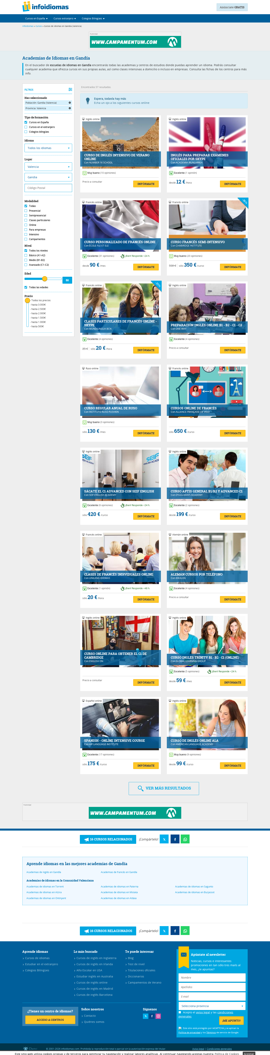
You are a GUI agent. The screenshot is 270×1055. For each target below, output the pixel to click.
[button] (36, 18)
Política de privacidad (189, 1032)
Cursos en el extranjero (42, 126)
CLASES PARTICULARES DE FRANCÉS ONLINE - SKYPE (120, 323)
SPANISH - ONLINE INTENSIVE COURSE (114, 741)
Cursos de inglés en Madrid (94, 988)
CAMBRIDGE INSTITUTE (189, 245)
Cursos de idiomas (37, 958)
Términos (211, 1032)
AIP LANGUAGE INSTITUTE (103, 744)
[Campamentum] (136, 47)
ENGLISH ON (96, 661)
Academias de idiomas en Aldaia (119, 898)
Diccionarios (135, 976)
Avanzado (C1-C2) (39, 264)
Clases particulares (39, 220)
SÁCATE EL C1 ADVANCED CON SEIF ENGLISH (119, 491)
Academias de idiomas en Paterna (119, 886)
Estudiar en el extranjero (41, 964)
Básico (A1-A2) (37, 255)
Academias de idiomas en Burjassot (194, 892)
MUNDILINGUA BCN (100, 328)
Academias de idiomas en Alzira (44, 892)
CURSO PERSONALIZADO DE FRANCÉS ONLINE (120, 242)
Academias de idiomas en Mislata (119, 892)
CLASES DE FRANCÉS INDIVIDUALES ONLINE (118, 574)
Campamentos (37, 239)
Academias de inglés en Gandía (43, 872)
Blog (130, 958)
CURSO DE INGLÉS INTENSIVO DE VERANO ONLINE (116, 157)
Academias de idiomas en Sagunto (194, 886)
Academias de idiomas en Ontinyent (46, 898)
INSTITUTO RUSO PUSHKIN (104, 411)
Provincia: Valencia (35, 108)
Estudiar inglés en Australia (94, 976)
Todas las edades (38, 287)
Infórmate (146, 184)
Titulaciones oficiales (141, 970)
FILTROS (29, 89)
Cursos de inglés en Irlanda (94, 964)
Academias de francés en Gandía (119, 872)
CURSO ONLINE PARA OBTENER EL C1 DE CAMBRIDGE (115, 655)
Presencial (35, 210)
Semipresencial (37, 215)
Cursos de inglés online (92, 982)
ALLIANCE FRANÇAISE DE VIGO (193, 411)
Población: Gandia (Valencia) (41, 102)
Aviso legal (198, 1048)
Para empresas (37, 229)
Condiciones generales (219, 1048)
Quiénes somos (93, 1022)
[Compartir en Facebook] (175, 839)
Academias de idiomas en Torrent (45, 886)
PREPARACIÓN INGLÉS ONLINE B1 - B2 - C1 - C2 (206, 325)
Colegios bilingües (39, 131)
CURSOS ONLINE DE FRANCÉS (194, 408)
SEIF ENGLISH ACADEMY (102, 494)
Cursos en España (39, 122)
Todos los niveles (38, 250)
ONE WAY (181, 328)
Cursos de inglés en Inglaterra (96, 958)
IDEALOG (181, 578)
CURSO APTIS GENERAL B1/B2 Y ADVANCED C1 (207, 491)
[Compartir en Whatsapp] (185, 839)
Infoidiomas (27, 26)
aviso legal (203, 1012)
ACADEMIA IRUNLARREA (189, 162)
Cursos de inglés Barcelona (94, 995)
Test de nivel (136, 964)
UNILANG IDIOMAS (99, 578)
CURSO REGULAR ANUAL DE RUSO (110, 408)
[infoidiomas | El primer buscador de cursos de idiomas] (45, 7)
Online (32, 224)
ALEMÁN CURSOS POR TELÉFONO (197, 574)
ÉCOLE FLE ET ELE (99, 245)
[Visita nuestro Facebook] (152, 1016)
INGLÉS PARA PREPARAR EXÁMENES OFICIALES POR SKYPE (199, 157)
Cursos (39, 26)
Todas (32, 205)
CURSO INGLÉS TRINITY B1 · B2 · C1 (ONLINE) (205, 657)
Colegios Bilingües (36, 970)
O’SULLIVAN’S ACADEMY (189, 494)
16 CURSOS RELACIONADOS (110, 839)
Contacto (89, 1015)
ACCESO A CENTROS (50, 1020)
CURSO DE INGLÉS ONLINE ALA (195, 741)
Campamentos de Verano (144, 982)
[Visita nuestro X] (145, 1016)
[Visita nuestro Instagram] (158, 1016)
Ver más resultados (168, 788)
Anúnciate (232, 7)
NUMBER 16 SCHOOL (101, 162)
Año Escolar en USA (89, 970)
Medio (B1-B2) (37, 260)
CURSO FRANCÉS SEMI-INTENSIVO (198, 242)
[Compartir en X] (164, 839)
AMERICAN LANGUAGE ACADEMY (194, 744)
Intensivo (34, 234)
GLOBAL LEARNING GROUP (191, 661)
